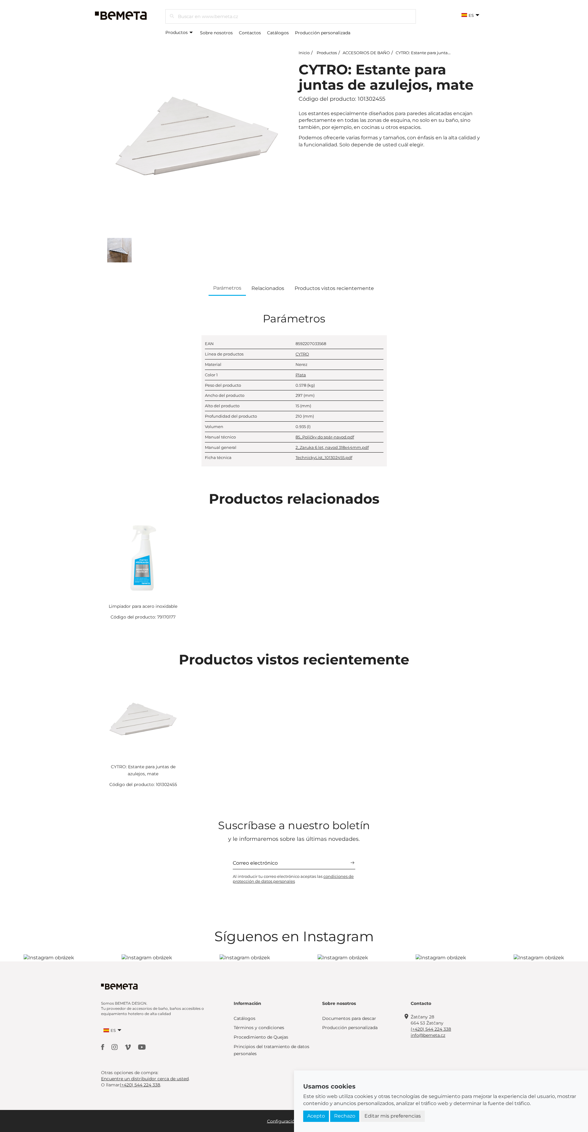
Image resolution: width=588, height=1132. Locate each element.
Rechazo (344, 1116)
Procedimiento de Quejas (261, 1037)
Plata (301, 374)
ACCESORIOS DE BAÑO (366, 52)
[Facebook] (103, 1047)
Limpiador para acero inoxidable (143, 606)
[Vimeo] (128, 1047)
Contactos (250, 33)
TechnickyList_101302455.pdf (324, 457)
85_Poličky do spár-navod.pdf (325, 436)
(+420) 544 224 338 (431, 1029)
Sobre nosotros (216, 33)
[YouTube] (142, 1047)
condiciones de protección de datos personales (293, 879)
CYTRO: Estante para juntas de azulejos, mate (441, 52)
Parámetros (227, 288)
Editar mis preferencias (392, 1116)
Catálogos (278, 33)
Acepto (316, 1116)
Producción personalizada (322, 33)
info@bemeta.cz (428, 1035)
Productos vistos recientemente (334, 288)
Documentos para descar (349, 1018)
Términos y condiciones (259, 1027)
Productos (177, 32)
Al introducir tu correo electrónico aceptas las (293, 879)
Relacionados (267, 288)
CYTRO (302, 354)
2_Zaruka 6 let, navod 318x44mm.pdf (332, 447)
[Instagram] (115, 1047)
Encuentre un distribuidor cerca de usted (145, 1078)
